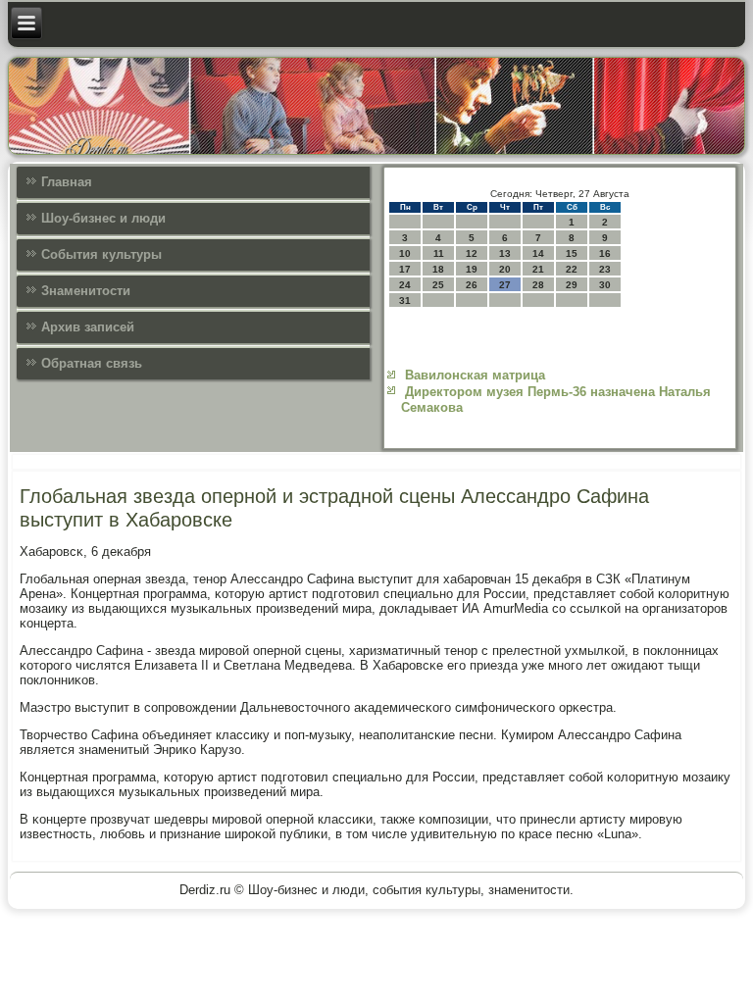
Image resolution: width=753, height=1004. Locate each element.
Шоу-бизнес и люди (103, 218)
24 (405, 284)
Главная (66, 182)
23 (605, 269)
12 (471, 253)
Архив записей (87, 327)
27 (505, 284)
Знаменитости (85, 290)
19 (471, 269)
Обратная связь (91, 363)
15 (571, 253)
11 (438, 253)
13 (505, 253)
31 (405, 300)
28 (538, 284)
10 (405, 253)
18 (438, 269)
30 (605, 284)
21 (538, 269)
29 (571, 284)
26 (471, 284)
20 (505, 269)
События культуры (101, 254)
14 (538, 253)
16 (605, 253)
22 (571, 269)
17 (405, 269)
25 (438, 284)
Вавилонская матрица (475, 375)
